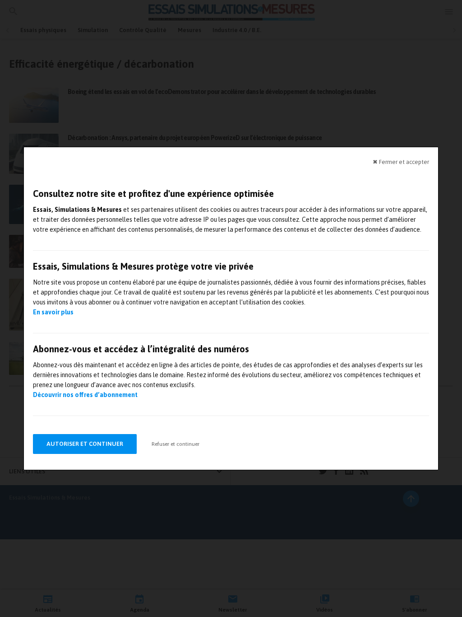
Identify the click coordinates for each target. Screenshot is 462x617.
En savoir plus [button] (53, 312)
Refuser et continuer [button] (175, 444)
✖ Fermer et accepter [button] (401, 162)
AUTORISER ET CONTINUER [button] (84, 443)
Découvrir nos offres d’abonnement (85, 394)
